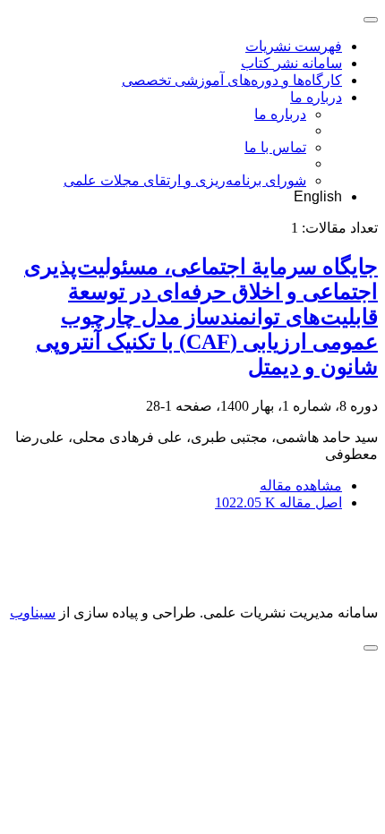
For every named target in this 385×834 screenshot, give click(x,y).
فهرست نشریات (293, 46)
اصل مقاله (278, 502)
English (318, 196)
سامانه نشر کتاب (291, 63)
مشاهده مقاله (301, 485)
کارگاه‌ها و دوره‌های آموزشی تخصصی (232, 80)
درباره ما (316, 97)
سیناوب (33, 612)
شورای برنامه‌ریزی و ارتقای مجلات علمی (185, 180)
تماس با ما (275, 147)
